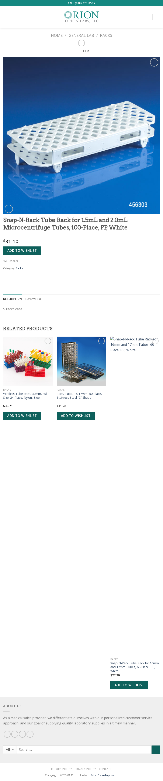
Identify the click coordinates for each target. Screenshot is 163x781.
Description (12, 299)
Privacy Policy (85, 769)
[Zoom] (9, 209)
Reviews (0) (33, 299)
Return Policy (61, 769)
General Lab (81, 35)
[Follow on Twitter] (22, 734)
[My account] (147, 17)
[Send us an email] (30, 734)
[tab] (12, 298)
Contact (105, 769)
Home (57, 35)
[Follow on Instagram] (14, 734)
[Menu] (5, 17)
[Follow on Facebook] (7, 734)
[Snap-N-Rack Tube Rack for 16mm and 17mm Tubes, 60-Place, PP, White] (135, 496)
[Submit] (156, 749)
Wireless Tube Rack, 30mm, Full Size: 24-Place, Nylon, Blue (25, 396)
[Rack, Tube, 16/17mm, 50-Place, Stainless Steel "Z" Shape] (81, 361)
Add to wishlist (22, 250)
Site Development (104, 775)
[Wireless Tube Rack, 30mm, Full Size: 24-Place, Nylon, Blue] (28, 361)
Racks (106, 35)
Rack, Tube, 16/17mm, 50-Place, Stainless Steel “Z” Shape (79, 396)
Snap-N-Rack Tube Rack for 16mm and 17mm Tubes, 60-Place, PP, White (134, 667)
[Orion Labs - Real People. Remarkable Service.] (81, 17)
